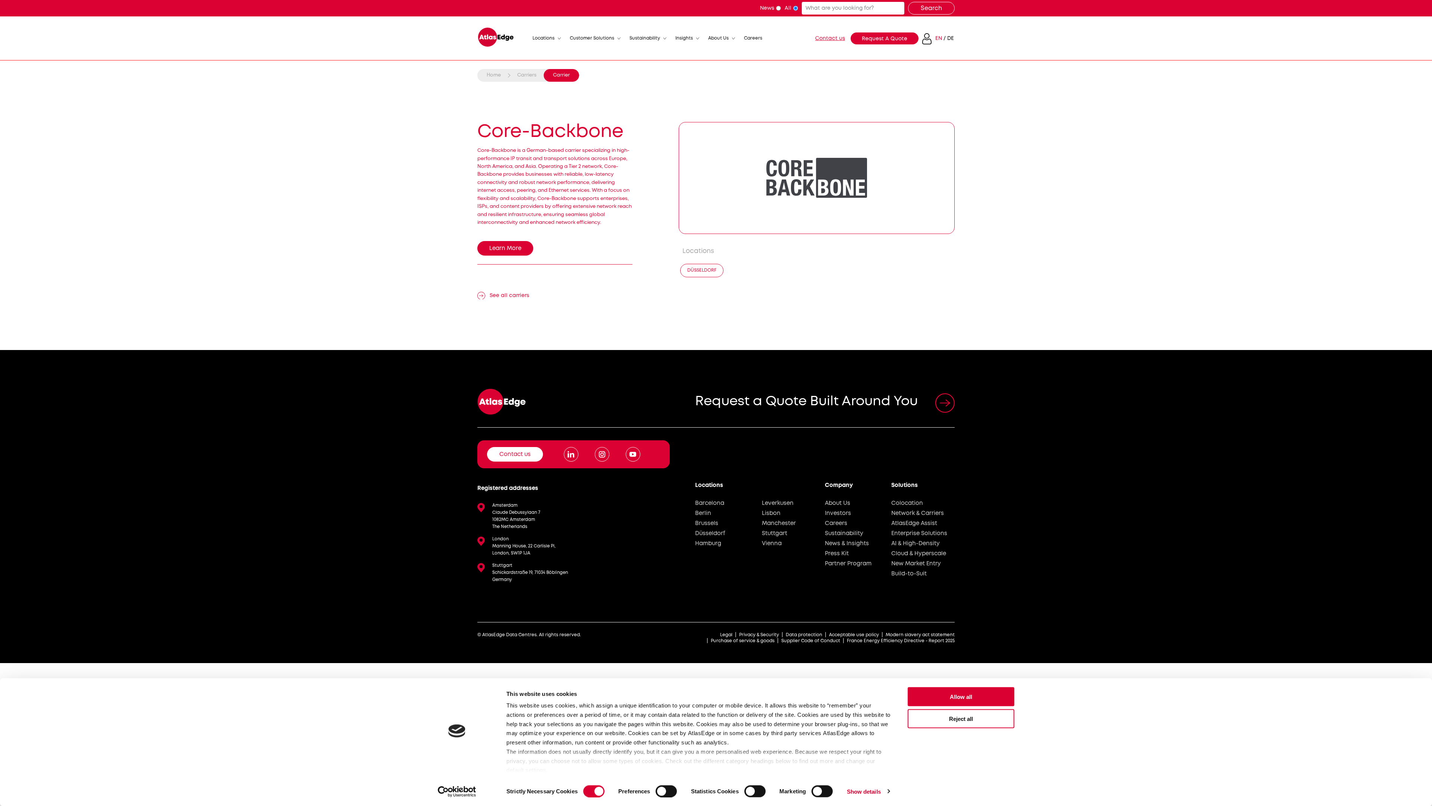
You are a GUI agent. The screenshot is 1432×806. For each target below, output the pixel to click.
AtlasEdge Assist (914, 523)
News (767, 8)
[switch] (666, 791)
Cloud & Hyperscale (918, 553)
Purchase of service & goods (743, 641)
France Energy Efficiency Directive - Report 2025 (901, 641)
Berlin (703, 513)
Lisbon (771, 513)
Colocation (907, 503)
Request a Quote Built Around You (806, 401)
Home (494, 75)
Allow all (961, 697)
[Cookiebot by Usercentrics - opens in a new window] (457, 791)
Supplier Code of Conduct (810, 641)
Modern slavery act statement (920, 635)
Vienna (772, 543)
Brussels (706, 523)
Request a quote (884, 39)
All (788, 8)
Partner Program (848, 563)
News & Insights (847, 543)
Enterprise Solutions (919, 533)
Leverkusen (778, 503)
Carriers (527, 75)
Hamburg (708, 543)
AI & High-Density (915, 543)
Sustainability (644, 38)
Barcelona (709, 503)
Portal (927, 39)
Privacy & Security (759, 635)
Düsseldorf (701, 270)
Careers (753, 38)
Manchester (779, 523)
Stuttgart (774, 533)
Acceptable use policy (854, 635)
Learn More (505, 248)
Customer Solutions (592, 38)
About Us (718, 38)
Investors (838, 513)
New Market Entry (916, 563)
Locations (544, 38)
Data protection (804, 635)
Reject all (961, 718)
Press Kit (837, 553)
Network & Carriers (917, 513)
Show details (864, 791)
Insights (684, 38)
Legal (726, 635)
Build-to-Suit (909, 574)
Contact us (830, 38)
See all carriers (509, 295)
